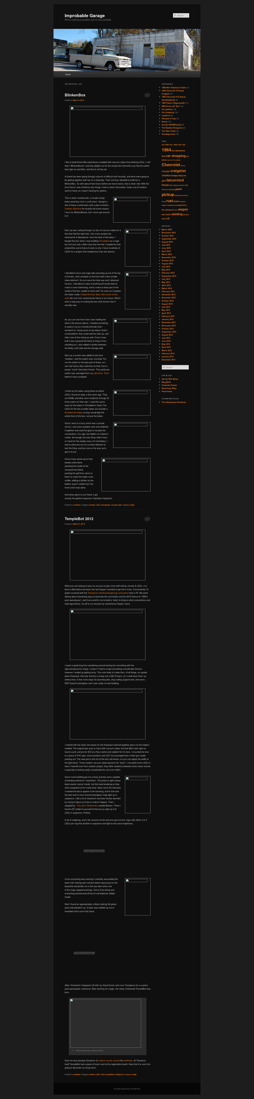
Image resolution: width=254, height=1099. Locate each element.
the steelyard (167, 209)
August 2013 (167, 303)
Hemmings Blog (169, 388)
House (164, 121)
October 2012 (168, 328)
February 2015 (168, 272)
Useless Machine (73, 208)
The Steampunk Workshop (174, 402)
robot (103, 1074)
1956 (179, 145)
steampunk (105, 505)
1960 (183, 145)
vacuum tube (116, 505)
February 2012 (168, 353)
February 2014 (168, 291)
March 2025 (167, 229)
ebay (180, 175)
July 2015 (166, 266)
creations (77, 505)
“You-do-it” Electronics (87, 805)
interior (181, 185)
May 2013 (166, 310)
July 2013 (166, 307)
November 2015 (169, 257)
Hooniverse (167, 391)
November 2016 (169, 232)
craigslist (178, 170)
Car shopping (168, 112)
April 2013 (166, 313)
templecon (119, 1074)
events (109, 1060)
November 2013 (169, 297)
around (116, 1060)
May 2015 (166, 269)
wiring (164, 219)
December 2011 (169, 359)
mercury (165, 189)
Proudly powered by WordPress (127, 1088)
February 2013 (168, 316)
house (165, 185)
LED (98, 505)
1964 (166, 150)
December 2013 (169, 294)
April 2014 (166, 285)
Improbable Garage (85, 15)
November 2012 (169, 325)
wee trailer (166, 214)
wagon (183, 209)
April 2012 (166, 347)
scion (176, 201)
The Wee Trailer (169, 131)
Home (67, 74)
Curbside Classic (169, 385)
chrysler (166, 171)
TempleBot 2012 (79, 518)
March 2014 (167, 288)
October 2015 (168, 260)
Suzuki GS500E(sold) (171, 124)
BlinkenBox (75, 95)
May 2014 (166, 282)
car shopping (176, 155)
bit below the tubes (73, 412)
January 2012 (168, 356)
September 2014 (169, 276)
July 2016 (166, 244)
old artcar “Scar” (102, 373)
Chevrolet (171, 164)
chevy (183, 165)
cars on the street (174, 160)
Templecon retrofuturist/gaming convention (108, 592)
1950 (167, 144)
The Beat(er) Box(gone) (172, 127)
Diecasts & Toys (169, 118)
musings (171, 189)
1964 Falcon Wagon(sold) (173, 102)
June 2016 (166, 248)
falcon (172, 179)
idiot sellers (173, 185)
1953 (175, 144)
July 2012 (166, 337)
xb (168, 218)
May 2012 (166, 344)
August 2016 (167, 241)
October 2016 (168, 235)
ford (180, 179)
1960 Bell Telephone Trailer (174, 87)
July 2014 (166, 279)
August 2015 (167, 263)
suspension (181, 205)
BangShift (166, 382)
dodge (174, 175)
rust (169, 200)
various (101, 1060)
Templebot (104, 240)
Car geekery (167, 109)
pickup (168, 194)
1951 (171, 145)
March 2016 (167, 254)
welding (177, 214)
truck (176, 210)
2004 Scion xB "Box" (171, 106)
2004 (173, 151)
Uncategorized (168, 134)
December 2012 (169, 322)
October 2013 (168, 300)
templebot (110, 1074)
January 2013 (168, 319)
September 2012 (169, 331)
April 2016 (166, 251)
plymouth (178, 195)
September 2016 (169, 238)
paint (178, 189)
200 (163, 145)
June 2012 (166, 341)
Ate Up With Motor (170, 379)
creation (91, 505)
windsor (186, 214)
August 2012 (167, 334)
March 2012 (167, 350)
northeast (128, 1060)
